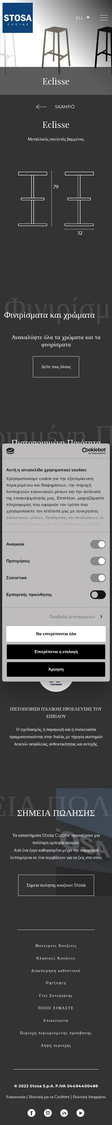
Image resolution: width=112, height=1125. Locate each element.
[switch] (98, 561)
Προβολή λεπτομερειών (72, 616)
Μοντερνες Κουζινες (56, 945)
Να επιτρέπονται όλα (56, 633)
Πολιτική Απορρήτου (89, 1096)
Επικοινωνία (56, 1020)
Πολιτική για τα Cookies (49, 1096)
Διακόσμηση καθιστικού (56, 970)
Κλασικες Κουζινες (56, 958)
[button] (82, 17)
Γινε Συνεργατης (56, 995)
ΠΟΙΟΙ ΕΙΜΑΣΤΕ (56, 1008)
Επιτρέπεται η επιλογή (56, 651)
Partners (56, 983)
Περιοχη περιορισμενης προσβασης (56, 1032)
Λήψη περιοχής (56, 1045)
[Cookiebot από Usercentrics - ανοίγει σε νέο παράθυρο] (82, 451)
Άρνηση (56, 669)
